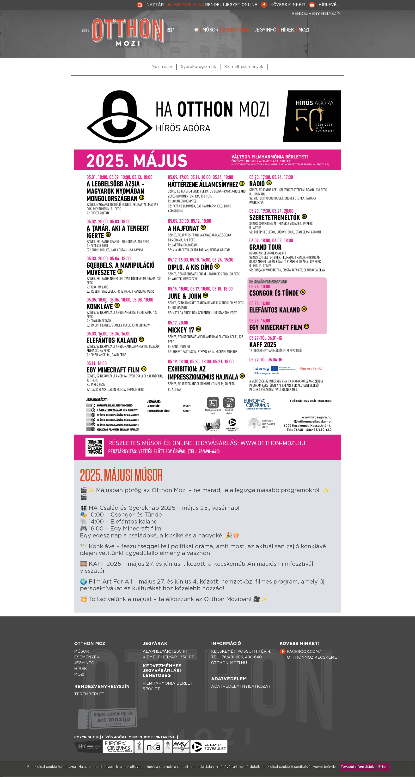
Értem (383, 767)
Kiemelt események (243, 67)
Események (236, 30)
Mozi (304, 30)
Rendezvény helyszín (316, 14)
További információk (357, 767)
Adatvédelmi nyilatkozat (241, 686)
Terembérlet (89, 694)
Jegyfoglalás (214, 5)
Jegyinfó (265, 30)
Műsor (210, 30)
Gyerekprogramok (198, 67)
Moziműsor (162, 67)
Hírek (287, 30)
